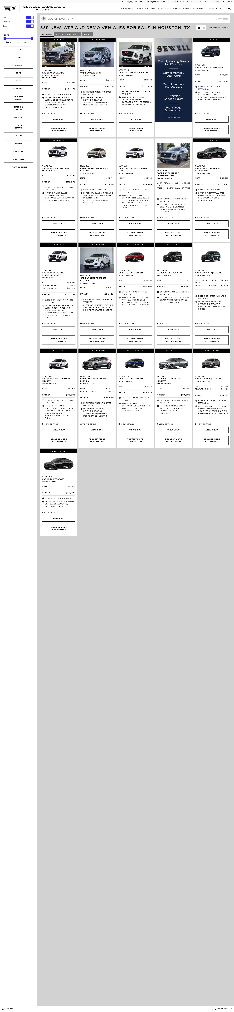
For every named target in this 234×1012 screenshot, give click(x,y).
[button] (229, 8)
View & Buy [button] (59, 119)
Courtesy (6, 22)
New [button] (139, 8)
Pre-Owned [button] (151, 8)
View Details (51, 113)
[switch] (18, 17)
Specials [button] (187, 8)
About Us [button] (214, 8)
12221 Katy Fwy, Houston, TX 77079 (184, 2)
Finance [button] (200, 8)
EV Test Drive (127, 8)
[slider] (5, 38)
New (5, 17)
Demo (5, 26)
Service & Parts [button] (169, 8)
